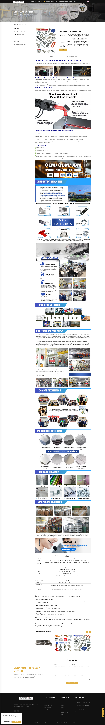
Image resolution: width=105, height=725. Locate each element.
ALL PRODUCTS (17, 28)
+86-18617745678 (80, 709)
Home (32, 1)
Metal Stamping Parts (19, 34)
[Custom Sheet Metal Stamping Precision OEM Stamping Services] (82, 643)
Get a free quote (71, 682)
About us (37, 1)
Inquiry (63, 49)
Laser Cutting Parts (27, 14)
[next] (55, 51)
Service (48, 1)
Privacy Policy (72, 722)
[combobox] (56, 671)
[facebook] (15, 711)
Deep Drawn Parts (18, 41)
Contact (75, 1)
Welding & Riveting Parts (19, 44)
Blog (56, 1)
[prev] (36, 51)
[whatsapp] (18, 711)
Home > (16, 24)
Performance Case (63, 1)
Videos (70, 1)
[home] (18, 1)
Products (43, 1)
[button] (87, 632)
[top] (103, 715)
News (52, 1)
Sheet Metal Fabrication (19, 31)
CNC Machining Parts (19, 47)
